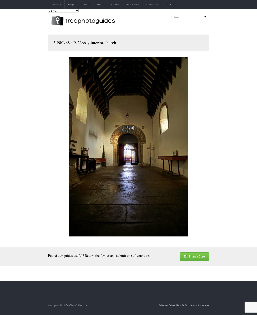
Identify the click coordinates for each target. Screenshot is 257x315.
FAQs (184, 305)
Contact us (203, 305)
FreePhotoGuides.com (76, 305)
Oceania (55, 6)
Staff (192, 305)
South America (152, 4)
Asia (85, 6)
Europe (71, 6)
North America (132, 4)
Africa (99, 6)
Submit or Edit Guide (169, 305)
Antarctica (115, 4)
